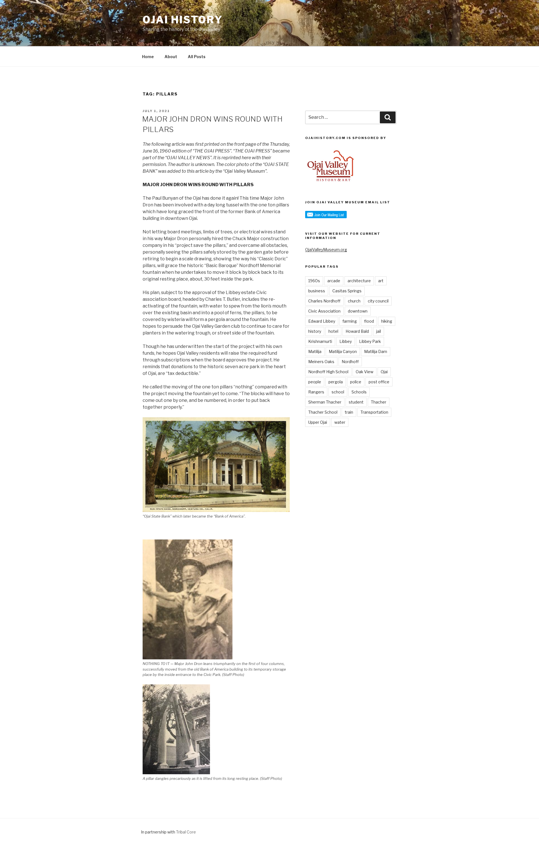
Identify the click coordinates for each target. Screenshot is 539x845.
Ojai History (183, 19)
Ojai (384, 371)
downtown (357, 311)
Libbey (345, 341)
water (339, 422)
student (356, 402)
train (349, 412)
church (354, 301)
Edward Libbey (321, 321)
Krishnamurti (320, 341)
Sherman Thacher (324, 402)
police (355, 381)
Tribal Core (186, 832)
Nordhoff (350, 361)
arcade (333, 280)
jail (378, 331)
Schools (359, 392)
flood (369, 321)
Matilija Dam (375, 351)
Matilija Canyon (343, 351)
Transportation (374, 412)
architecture (359, 280)
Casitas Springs (347, 290)
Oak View (364, 371)
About (171, 56)
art (380, 280)
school (338, 392)
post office (379, 381)
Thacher (378, 402)
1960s (314, 280)
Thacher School (322, 412)
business (316, 290)
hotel (333, 331)
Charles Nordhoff (324, 301)
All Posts (196, 56)
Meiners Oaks (321, 361)
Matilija (314, 351)
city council (378, 301)
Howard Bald (357, 331)
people (314, 381)
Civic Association (324, 311)
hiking (386, 321)
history (314, 331)
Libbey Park (370, 341)
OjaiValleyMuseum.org (326, 249)
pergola (335, 381)
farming (349, 321)
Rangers (316, 392)
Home (148, 56)
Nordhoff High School (328, 371)
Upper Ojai (317, 422)
